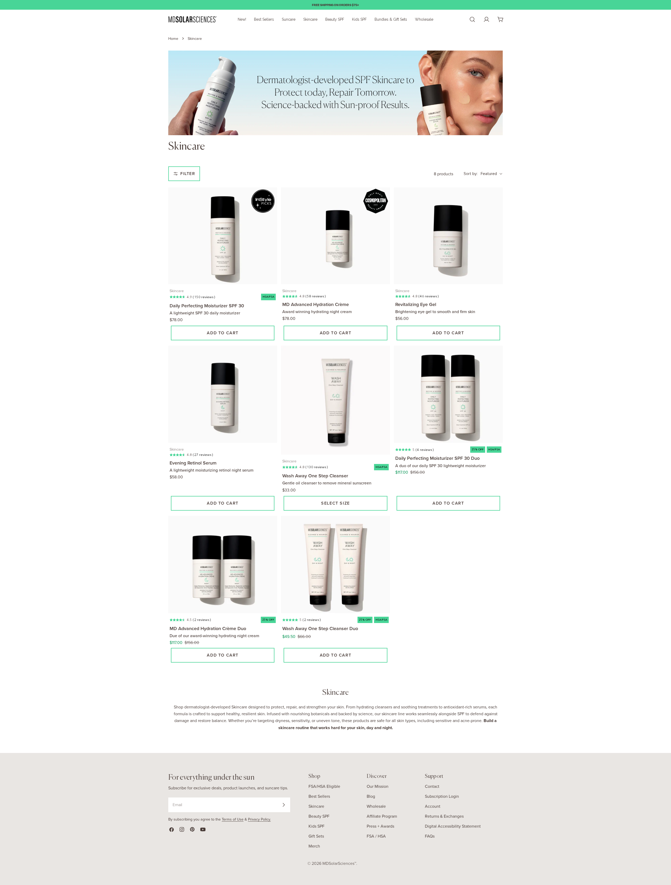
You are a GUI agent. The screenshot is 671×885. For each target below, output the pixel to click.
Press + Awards (380, 826)
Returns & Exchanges (444, 816)
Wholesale (376, 806)
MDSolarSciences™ (339, 863)
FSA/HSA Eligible (324, 786)
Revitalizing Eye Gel (415, 304)
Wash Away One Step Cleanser (315, 475)
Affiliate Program (382, 816)
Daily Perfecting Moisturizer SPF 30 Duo (437, 458)
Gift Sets (316, 836)
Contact (432, 786)
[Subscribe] (283, 804)
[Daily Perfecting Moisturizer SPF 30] (222, 236)
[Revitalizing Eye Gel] (448, 236)
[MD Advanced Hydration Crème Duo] (222, 564)
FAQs (430, 836)
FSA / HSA (376, 836)
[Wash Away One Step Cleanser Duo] (335, 564)
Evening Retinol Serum (193, 463)
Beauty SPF (319, 816)
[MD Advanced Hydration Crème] (335, 236)
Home (173, 38)
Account (432, 806)
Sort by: (471, 173)
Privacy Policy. (259, 819)
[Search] (472, 19)
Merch (314, 846)
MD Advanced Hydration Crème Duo (208, 628)
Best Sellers (319, 796)
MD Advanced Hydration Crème (315, 304)
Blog (371, 796)
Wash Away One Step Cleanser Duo (320, 628)
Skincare (316, 806)
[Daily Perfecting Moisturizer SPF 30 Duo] (448, 394)
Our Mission (377, 786)
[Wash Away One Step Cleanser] (335, 400)
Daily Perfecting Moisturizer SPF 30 (207, 305)
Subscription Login (442, 796)
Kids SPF (316, 826)
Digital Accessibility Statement (453, 826)
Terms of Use (232, 819)
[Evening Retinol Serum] (222, 394)
